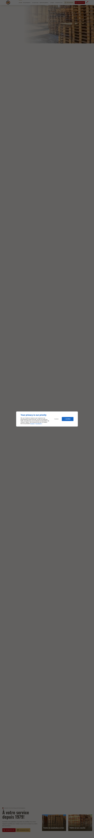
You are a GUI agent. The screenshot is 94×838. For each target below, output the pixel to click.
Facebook (38, 423)
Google (32, 423)
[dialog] (47, 419)
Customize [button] (56, 419)
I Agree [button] (68, 419)
